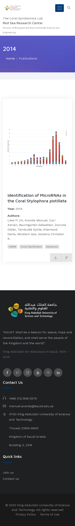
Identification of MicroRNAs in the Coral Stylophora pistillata (37, 198)
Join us (8, 472)
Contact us (11, 479)
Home (10, 58)
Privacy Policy (26, 514)
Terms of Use (49, 514)
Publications (28, 58)
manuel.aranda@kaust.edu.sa (31, 406)
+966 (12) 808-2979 (23, 398)
